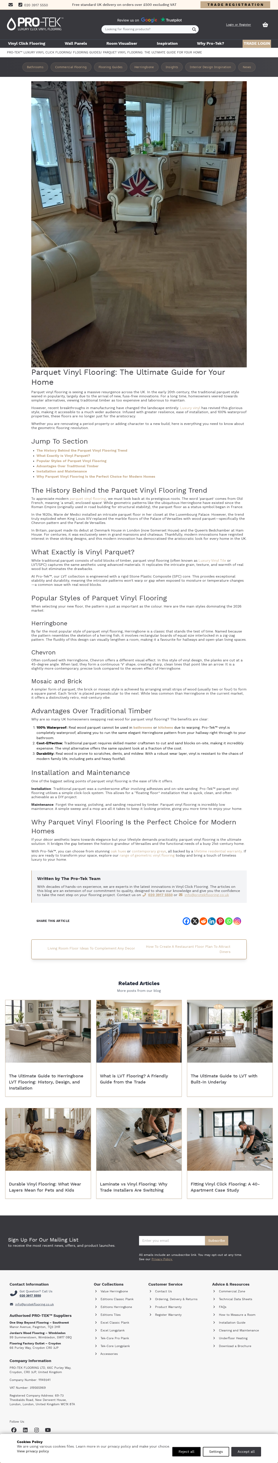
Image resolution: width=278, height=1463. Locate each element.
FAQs (222, 1307)
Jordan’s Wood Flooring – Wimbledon (38, 1333)
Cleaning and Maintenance (238, 1330)
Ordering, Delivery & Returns (175, 1299)
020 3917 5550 (160, 895)
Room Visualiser (121, 44)
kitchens (165, 727)
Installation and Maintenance (61, 471)
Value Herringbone (113, 1291)
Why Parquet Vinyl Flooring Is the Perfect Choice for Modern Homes (95, 476)
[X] (195, 921)
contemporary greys (149, 851)
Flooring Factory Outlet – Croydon (35, 1343)
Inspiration (167, 44)
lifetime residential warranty (218, 851)
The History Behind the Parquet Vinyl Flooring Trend (81, 450)
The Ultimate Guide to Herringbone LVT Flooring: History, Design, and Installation (46, 1082)
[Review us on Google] (149, 20)
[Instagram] (237, 921)
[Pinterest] (220, 921)
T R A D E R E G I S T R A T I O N (235, 5)
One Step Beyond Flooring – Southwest (39, 1322)
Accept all (246, 1451)
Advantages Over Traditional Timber (67, 466)
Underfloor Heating (232, 1338)
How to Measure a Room (236, 1314)
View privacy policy (33, 1451)
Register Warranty (168, 1314)
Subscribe (216, 1240)
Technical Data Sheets (235, 1299)
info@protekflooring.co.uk (207, 895)
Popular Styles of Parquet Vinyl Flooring (71, 461)
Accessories (108, 1354)
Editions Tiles (110, 1314)
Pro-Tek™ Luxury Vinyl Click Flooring (39, 52)
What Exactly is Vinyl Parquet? (63, 455)
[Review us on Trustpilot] (171, 20)
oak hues (118, 851)
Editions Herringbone (115, 1307)
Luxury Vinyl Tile (212, 560)
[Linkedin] (212, 921)
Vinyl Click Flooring (26, 44)
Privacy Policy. (162, 1259)
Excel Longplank (112, 1330)
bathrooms (142, 727)
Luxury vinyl (190, 408)
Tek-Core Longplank (114, 1346)
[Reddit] (203, 921)
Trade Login (257, 44)
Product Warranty (168, 1307)
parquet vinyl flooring (88, 498)
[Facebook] (186, 921)
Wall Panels (76, 44)
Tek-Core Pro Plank (114, 1338)
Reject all (186, 1451)
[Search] (194, 29)
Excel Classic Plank (114, 1322)
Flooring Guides (87, 52)
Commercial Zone (231, 1291)
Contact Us (163, 1291)
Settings (216, 1451)
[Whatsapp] (229, 921)
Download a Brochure (234, 1346)
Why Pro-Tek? (210, 44)
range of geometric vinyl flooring (147, 855)
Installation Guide (231, 1322)
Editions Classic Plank (116, 1299)
